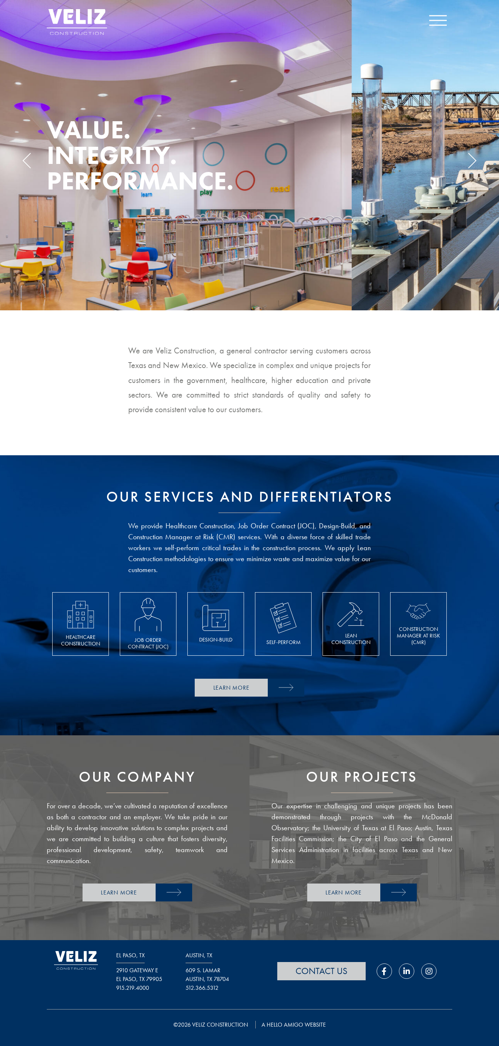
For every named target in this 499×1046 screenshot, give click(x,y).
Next (468, 160)
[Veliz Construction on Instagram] (429, 971)
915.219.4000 (132, 988)
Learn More (231, 687)
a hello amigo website (294, 1024)
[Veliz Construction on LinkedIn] (406, 971)
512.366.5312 (202, 988)
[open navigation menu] (438, 22)
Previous (30, 160)
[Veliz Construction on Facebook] (384, 971)
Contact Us (321, 971)
